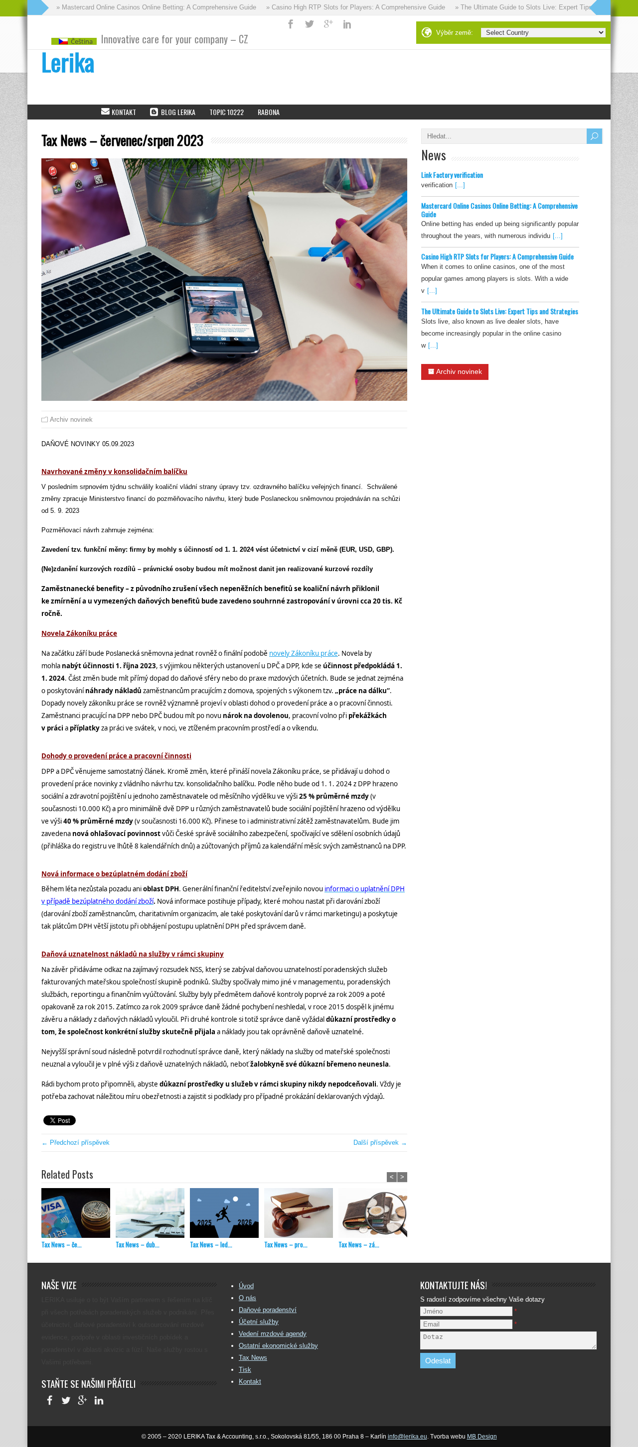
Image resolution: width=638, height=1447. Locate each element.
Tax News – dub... (138, 1244)
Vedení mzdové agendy (273, 1333)
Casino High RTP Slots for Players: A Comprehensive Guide (497, 256)
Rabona (269, 112)
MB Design (482, 1436)
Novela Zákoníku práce (79, 633)
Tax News (253, 1357)
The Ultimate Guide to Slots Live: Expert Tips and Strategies (499, 311)
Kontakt (250, 1381)
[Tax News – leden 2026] (227, 1214)
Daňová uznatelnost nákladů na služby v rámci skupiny (132, 954)
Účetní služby (259, 1322)
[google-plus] (82, 1401)
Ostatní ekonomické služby (278, 1345)
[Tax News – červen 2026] (78, 1214)
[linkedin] (99, 1401)
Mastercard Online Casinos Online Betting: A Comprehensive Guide (499, 209)
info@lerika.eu (407, 1436)
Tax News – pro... (286, 1244)
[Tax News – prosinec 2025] (301, 1214)
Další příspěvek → (380, 1142)
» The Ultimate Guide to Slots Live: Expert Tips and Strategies (527, 7)
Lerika (67, 61)
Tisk (245, 1369)
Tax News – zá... (358, 1244)
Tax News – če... (61, 1244)
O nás (247, 1298)
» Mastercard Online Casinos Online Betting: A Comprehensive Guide (138, 7)
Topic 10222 (226, 112)
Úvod (246, 1286)
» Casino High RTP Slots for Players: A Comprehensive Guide (337, 7)
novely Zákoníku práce (303, 653)
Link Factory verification (452, 174)
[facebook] (49, 1401)
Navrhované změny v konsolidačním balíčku (114, 471)
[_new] (290, 23)
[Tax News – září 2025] (375, 1214)
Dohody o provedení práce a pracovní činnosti (116, 755)
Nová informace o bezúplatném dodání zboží (114, 873)
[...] (460, 185)
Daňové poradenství (268, 1310)
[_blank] (328, 23)
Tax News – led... (211, 1244)
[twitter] (66, 1401)
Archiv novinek (71, 419)
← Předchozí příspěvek (75, 1142)
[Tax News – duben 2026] (153, 1214)
